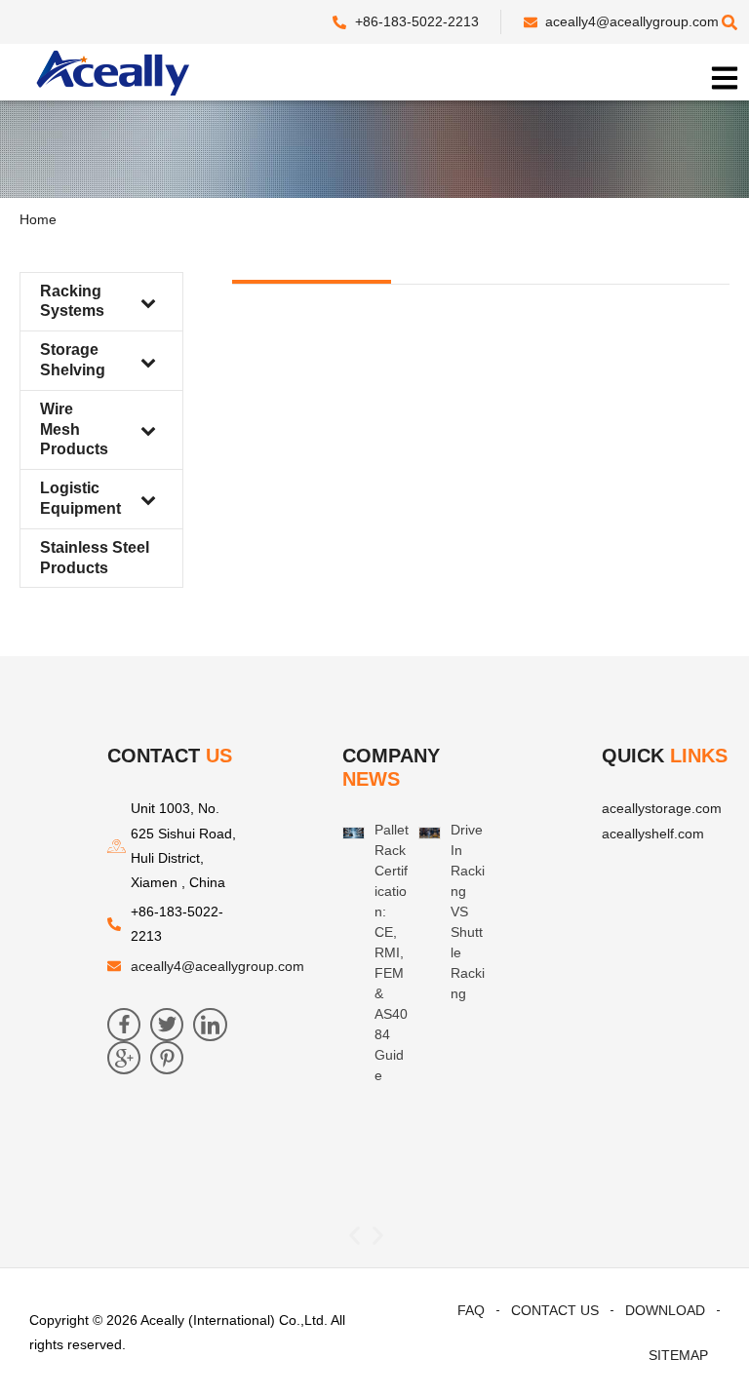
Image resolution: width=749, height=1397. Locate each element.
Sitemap (678, 1355)
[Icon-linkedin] (209, 1024)
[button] (354, 1235)
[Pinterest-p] (166, 1057)
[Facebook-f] (123, 1024)
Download (665, 1310)
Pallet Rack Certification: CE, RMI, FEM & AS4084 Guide (391, 952)
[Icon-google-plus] (123, 1057)
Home (38, 219)
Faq (471, 1310)
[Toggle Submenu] (148, 302)
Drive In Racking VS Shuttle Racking (468, 911)
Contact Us (555, 1310)
